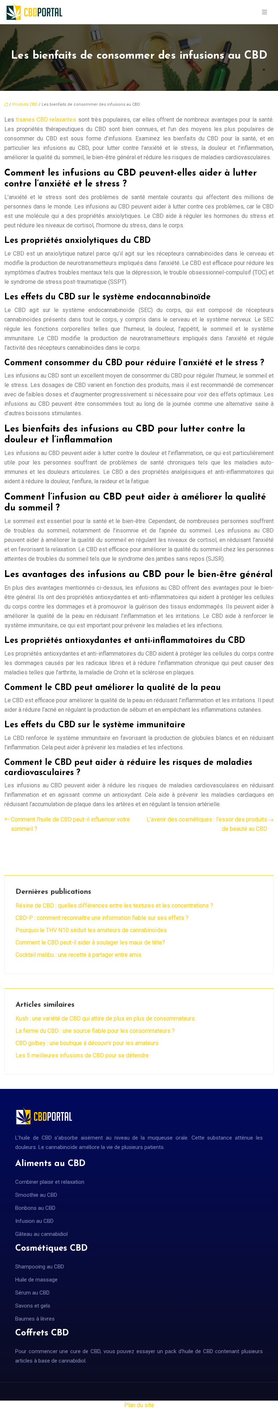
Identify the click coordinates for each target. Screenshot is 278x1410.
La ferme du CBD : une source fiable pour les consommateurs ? (95, 1030)
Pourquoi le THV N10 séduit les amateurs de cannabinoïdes (91, 930)
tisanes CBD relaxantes (46, 119)
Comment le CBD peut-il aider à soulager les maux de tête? (90, 942)
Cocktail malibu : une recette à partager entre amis (79, 954)
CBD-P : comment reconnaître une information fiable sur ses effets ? (102, 917)
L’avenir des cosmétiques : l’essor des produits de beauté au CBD (207, 824)
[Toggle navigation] (265, 12)
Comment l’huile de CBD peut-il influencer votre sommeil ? (70, 824)
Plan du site (139, 1405)
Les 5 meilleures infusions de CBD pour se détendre (82, 1055)
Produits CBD (25, 104)
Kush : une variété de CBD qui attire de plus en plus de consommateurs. (106, 1018)
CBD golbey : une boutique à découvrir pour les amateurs (87, 1043)
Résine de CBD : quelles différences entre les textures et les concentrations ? (114, 905)
